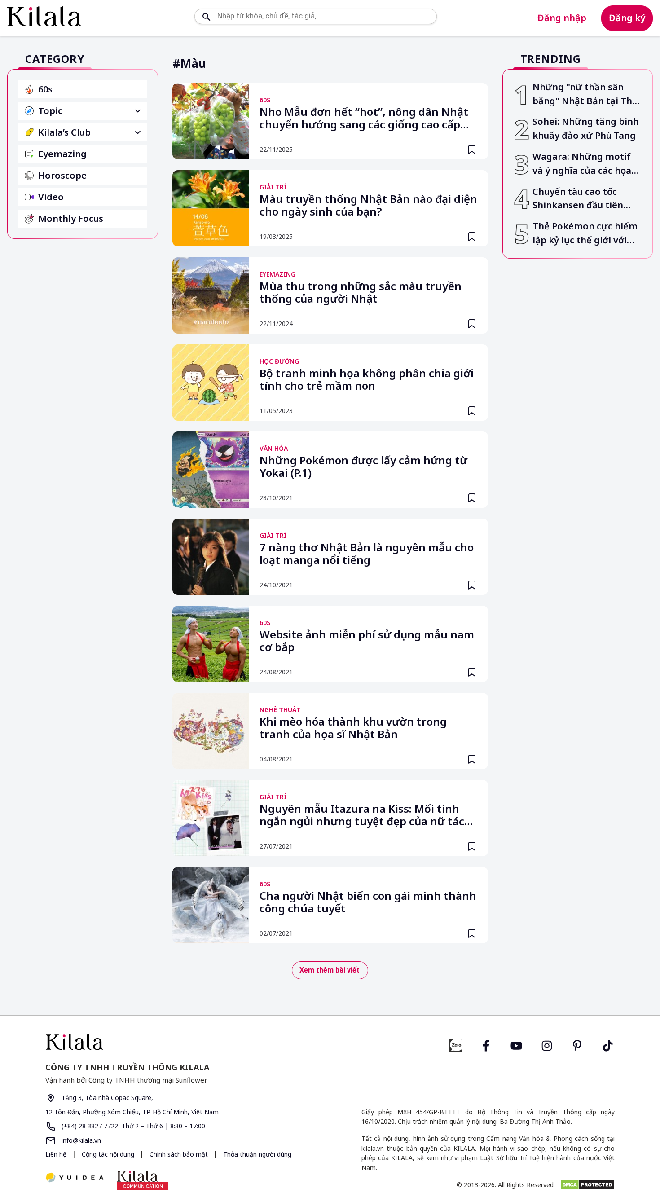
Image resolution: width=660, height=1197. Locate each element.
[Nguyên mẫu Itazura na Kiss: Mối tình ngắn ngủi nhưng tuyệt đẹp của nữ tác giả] (210, 818)
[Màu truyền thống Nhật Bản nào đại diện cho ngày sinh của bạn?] (210, 208)
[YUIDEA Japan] (74, 1178)
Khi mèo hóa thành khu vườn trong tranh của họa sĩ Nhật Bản (353, 728)
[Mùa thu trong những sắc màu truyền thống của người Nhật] (210, 295)
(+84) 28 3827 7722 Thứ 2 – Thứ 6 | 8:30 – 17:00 (132, 1126)
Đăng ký (627, 18)
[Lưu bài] (471, 149)
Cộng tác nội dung (109, 1154)
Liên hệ (55, 1154)
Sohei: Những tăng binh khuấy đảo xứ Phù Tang (585, 128)
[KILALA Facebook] (455, 1044)
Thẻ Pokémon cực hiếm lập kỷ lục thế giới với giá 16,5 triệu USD (585, 233)
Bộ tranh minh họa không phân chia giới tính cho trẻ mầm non (367, 380)
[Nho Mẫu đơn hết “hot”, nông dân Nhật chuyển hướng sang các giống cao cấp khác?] (210, 121)
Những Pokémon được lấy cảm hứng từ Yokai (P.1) (363, 467)
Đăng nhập (561, 18)
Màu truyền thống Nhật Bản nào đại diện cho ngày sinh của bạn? (368, 206)
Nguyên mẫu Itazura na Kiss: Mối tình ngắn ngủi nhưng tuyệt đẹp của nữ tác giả (362, 815)
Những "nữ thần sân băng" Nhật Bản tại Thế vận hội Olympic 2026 (585, 94)
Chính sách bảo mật (180, 1154)
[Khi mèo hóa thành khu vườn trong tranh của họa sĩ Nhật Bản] (210, 731)
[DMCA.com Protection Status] (587, 1184)
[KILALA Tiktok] (608, 1044)
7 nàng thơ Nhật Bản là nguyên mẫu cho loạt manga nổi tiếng (367, 554)
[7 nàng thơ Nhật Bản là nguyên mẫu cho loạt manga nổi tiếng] (210, 557)
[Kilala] (44, 16)
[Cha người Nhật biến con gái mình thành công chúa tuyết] (210, 905)
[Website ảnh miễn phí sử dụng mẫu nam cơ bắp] (210, 644)
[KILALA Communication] (142, 1180)
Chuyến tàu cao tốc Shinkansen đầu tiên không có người (577, 199)
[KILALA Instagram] (547, 1044)
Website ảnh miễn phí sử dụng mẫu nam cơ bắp (367, 641)
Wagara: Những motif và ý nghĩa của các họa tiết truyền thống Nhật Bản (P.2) (583, 164)
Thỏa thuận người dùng (257, 1154)
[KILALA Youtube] (516, 1044)
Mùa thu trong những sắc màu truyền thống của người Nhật (361, 293)
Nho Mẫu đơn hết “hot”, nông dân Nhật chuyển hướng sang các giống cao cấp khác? (364, 119)
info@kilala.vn (80, 1140)
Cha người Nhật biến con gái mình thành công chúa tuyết (368, 902)
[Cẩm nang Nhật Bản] (184, 1041)
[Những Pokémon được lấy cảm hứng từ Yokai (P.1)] (210, 469)
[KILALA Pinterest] (577, 1044)
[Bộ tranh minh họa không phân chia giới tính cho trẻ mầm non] (210, 382)
